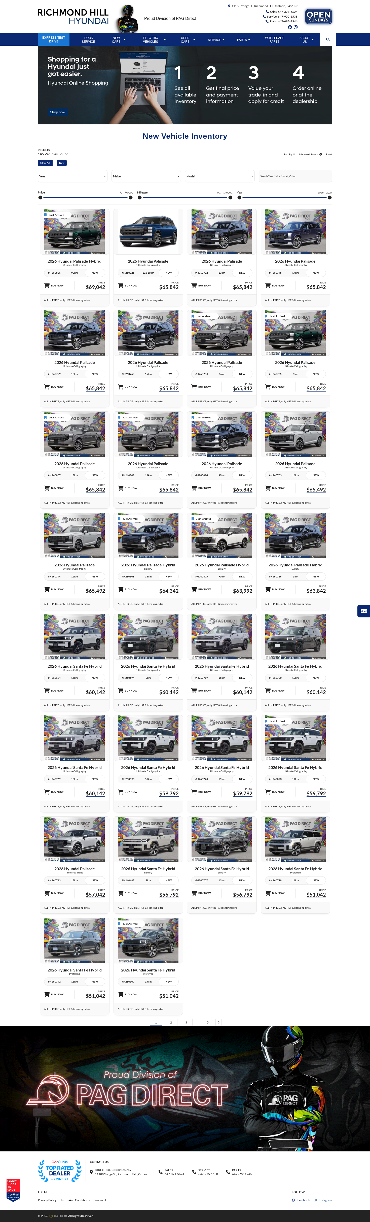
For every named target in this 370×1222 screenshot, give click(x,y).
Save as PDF (101, 1200)
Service (214, 39)
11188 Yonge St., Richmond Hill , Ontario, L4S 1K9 (265, 6)
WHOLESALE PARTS (274, 39)
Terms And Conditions (75, 1200)
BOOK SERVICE (88, 39)
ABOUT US (305, 39)
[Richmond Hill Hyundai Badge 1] (60, 1171)
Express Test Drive (53, 39)
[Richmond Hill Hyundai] (73, 17)
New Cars (116, 39)
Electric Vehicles (150, 39)
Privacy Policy (47, 1200)
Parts (242, 39)
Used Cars (185, 39)
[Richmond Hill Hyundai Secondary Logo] (318, 16)
